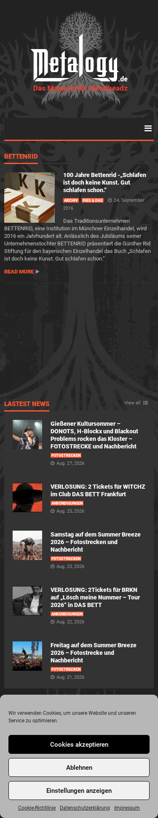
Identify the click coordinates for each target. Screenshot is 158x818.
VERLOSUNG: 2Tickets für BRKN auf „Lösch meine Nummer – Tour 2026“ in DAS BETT (95, 597)
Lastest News (26, 404)
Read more (19, 271)
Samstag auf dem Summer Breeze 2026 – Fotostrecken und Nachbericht (96, 542)
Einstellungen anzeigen (79, 791)
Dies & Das (93, 200)
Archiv (71, 200)
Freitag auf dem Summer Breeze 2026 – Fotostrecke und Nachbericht (94, 653)
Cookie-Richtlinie (37, 808)
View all (132, 403)
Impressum (127, 808)
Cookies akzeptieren (79, 744)
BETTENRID (21, 157)
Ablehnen (79, 767)
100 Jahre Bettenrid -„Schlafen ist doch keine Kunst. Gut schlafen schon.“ (104, 182)
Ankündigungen (67, 503)
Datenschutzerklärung (85, 808)
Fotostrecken (65, 455)
